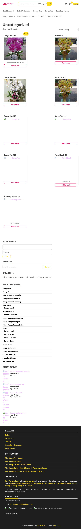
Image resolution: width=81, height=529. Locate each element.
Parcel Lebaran (10, 338)
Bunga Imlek (9, 308)
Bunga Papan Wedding (12, 302)
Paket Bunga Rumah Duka (13, 325)
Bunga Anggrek (18, 486)
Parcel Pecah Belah (10, 351)
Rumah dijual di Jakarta (35, 491)
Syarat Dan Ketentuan (13, 445)
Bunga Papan (8, 16)
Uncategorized (8, 361)
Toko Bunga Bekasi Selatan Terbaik (18, 465)
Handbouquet (15, 483)
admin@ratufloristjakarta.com (21, 504)
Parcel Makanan (9, 348)
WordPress (41, 526)
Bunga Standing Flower (63, 483)
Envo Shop (56, 526)
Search (47, 267)
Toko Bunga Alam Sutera (14, 458)
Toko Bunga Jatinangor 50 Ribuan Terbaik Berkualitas (25, 471)
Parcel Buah (7, 345)
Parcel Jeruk (9, 334)
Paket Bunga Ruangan (25, 16)
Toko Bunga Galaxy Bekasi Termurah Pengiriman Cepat (26, 468)
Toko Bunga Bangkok (13, 461)
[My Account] (66, 4)
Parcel (41, 16)
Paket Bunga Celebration (13, 318)
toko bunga (29, 481)
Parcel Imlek (9, 331)
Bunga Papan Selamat (11, 298)
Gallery (7, 435)
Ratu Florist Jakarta (12, 481)
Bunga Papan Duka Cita (12, 295)
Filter (6, 256)
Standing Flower (62, 11)
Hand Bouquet (8, 11)
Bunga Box (37, 11)
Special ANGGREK (54, 16)
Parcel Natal (9, 341)
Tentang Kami (10, 448)
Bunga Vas (49, 11)
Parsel (30, 486)
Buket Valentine (23, 11)
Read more (66, 63)
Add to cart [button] (15, 66)
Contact (8, 442)
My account (9, 438)
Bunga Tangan (27, 483)
